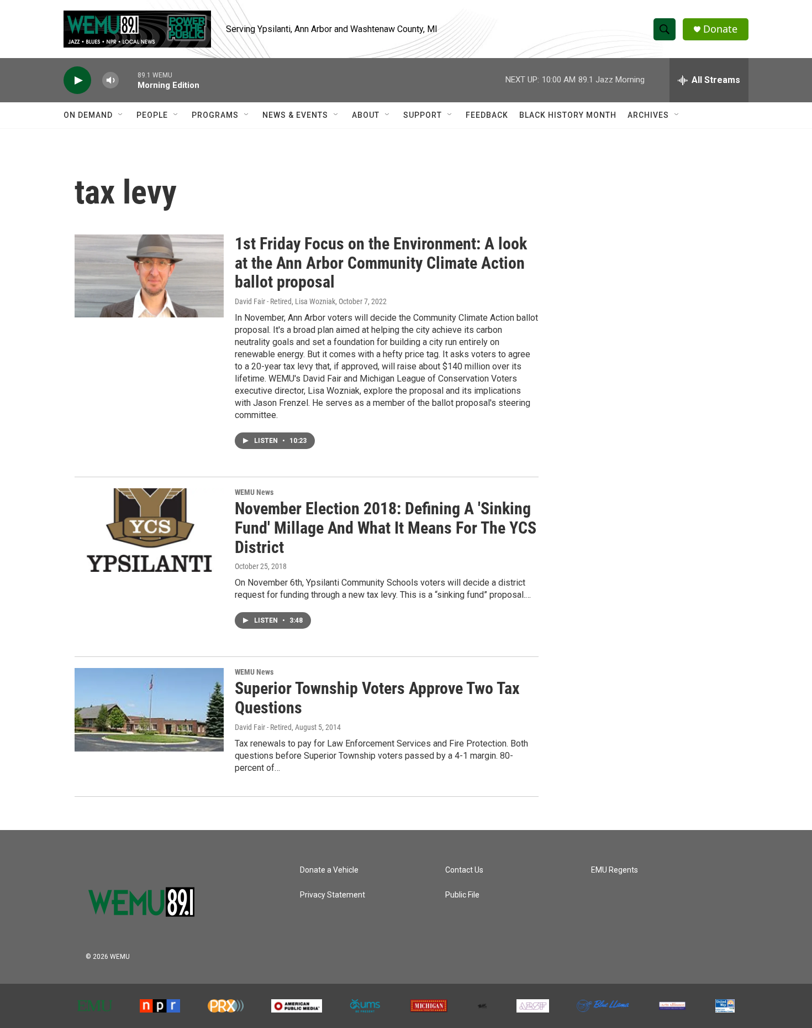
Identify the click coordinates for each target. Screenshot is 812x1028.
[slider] (128, 80)
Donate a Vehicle (329, 870)
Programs (215, 115)
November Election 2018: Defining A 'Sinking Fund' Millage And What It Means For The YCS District (385, 528)
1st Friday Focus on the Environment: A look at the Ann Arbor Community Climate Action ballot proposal (381, 263)
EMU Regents (614, 870)
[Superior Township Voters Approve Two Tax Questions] (149, 709)
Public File (462, 895)
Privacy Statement (332, 895)
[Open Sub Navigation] (121, 115)
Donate (720, 29)
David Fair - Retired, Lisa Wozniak (285, 301)
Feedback (487, 115)
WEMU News (254, 492)
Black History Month (567, 115)
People (152, 115)
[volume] (110, 80)
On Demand (88, 115)
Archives (648, 115)
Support (422, 115)
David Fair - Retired (263, 727)
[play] (77, 80)
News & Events (295, 115)
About (365, 115)
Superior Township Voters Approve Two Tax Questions (377, 698)
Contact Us (464, 870)
